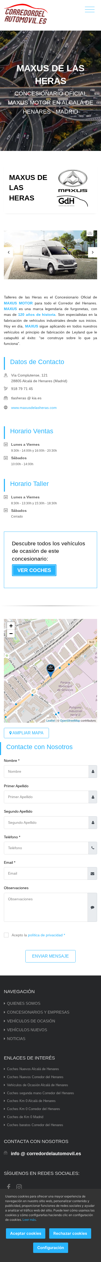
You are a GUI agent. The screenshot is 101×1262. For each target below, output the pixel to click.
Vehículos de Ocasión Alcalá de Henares (37, 1085)
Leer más (29, 1220)
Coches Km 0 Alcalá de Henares (31, 1101)
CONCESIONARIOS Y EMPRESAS (38, 1012)
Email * (9, 862)
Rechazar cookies (70, 1233)
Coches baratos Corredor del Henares (35, 1125)
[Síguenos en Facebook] (8, 1186)
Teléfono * (12, 837)
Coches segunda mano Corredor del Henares (40, 1093)
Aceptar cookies (25, 1233)
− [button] (11, 633)
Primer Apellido (16, 786)
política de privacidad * (46, 935)
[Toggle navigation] (89, 9)
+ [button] (11, 626)
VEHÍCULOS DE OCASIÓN (31, 1021)
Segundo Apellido (18, 811)
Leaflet (50, 720)
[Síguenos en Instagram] (19, 1186)
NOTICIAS (16, 1038)
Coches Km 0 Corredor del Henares (33, 1109)
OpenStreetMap (70, 720)
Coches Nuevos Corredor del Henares (35, 1077)
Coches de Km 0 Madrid (25, 1117)
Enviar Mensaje (50, 956)
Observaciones (16, 888)
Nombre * (11, 760)
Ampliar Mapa (28, 733)
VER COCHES (34, 570)
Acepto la (38, 935)
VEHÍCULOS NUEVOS (27, 1030)
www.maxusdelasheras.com (34, 408)
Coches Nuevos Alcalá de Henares (33, 1069)
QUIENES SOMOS (23, 1003)
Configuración (50, 1247)
